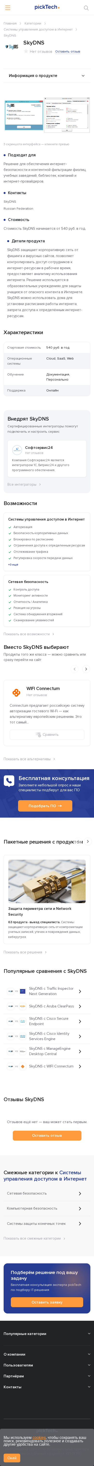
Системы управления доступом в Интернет (38, 29)
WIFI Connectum (43, 688)
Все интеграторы (21, 484)
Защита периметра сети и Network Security (39, 911)
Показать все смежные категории (32, 1238)
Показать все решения (23, 952)
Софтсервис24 (39, 447)
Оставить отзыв (67, 51)
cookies (39, 1437)
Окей (11, 1458)
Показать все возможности (27, 634)
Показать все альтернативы (27, 759)
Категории (33, 23)
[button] (86, 95)
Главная (10, 23)
